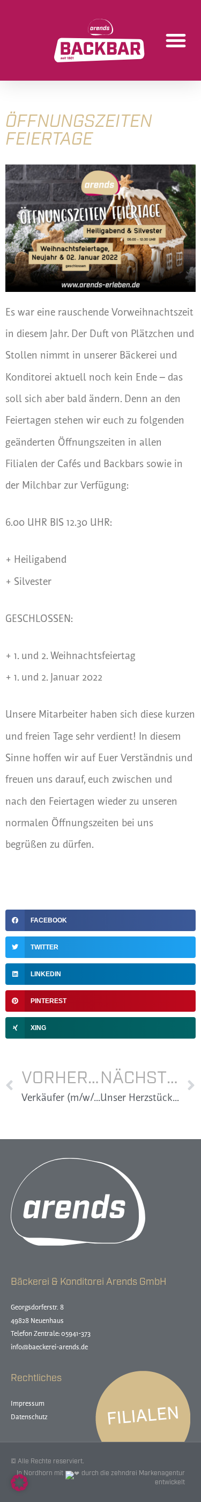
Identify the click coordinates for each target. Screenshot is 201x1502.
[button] (176, 40)
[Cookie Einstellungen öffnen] (19, 1488)
